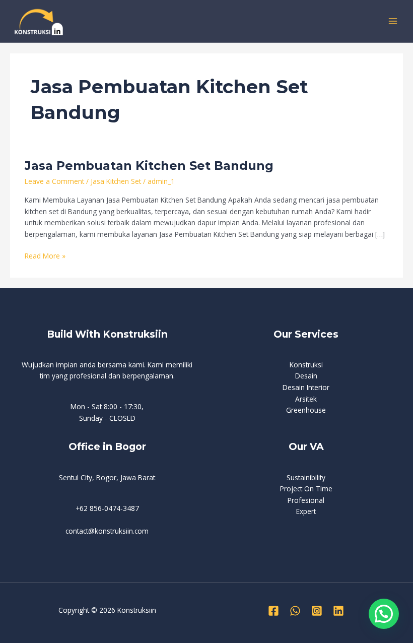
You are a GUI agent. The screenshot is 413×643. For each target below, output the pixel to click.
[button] (384, 614)
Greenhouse (306, 410)
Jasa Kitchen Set (116, 181)
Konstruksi (306, 364)
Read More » (45, 255)
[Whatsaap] (295, 610)
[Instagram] (316, 610)
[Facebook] (273, 610)
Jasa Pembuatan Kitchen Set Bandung (149, 165)
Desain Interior (306, 387)
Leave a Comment (54, 181)
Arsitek (306, 399)
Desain (306, 375)
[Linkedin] (338, 610)
